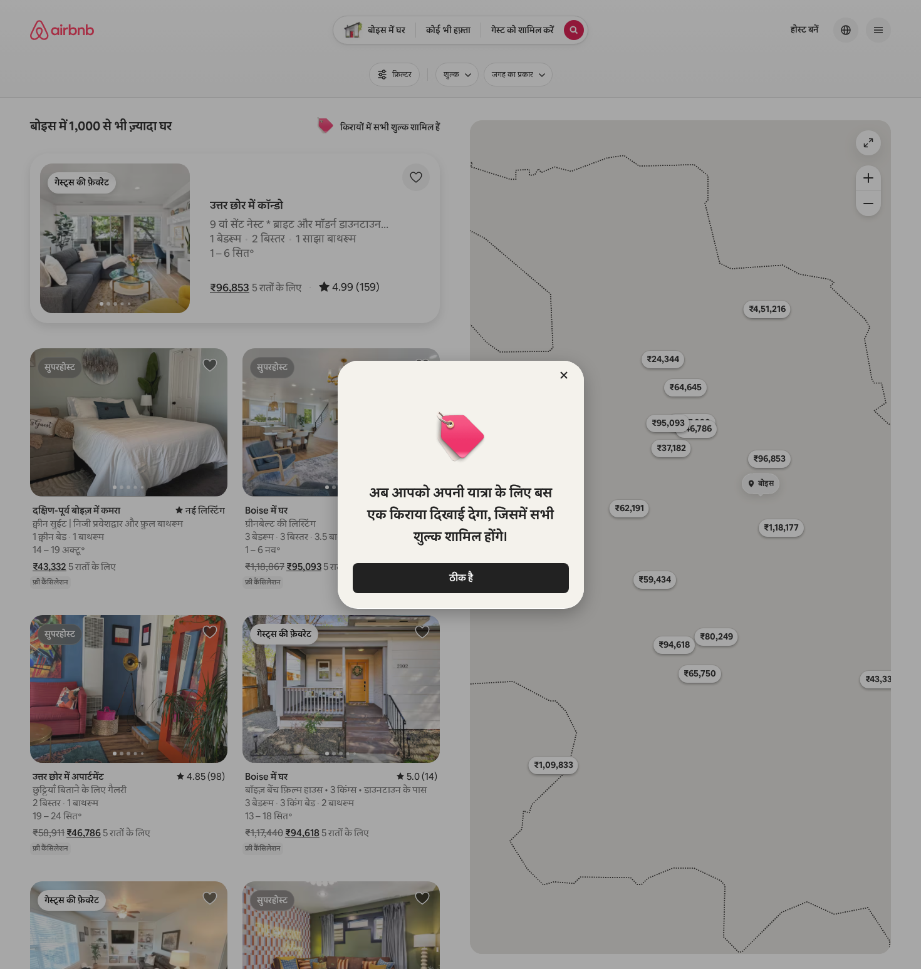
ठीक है (460, 577)
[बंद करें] (564, 375)
